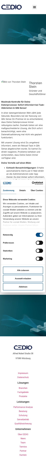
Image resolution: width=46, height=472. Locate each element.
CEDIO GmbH (7, 7)
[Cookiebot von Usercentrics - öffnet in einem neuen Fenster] (32, 183)
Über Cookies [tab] (37, 190)
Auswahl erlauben (23, 278)
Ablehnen (23, 287)
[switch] (39, 243)
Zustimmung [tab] (8, 190)
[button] (34, 7)
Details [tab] (22, 190)
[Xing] (25, 366)
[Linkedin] (20, 366)
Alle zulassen (23, 270)
